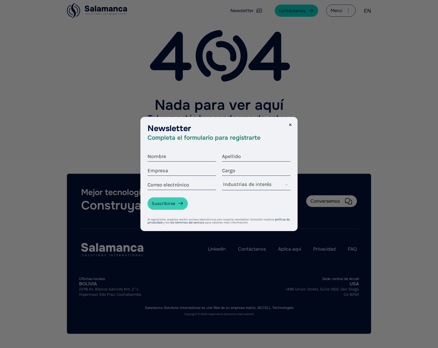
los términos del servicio (187, 222)
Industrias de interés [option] (247, 184)
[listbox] (256, 185)
